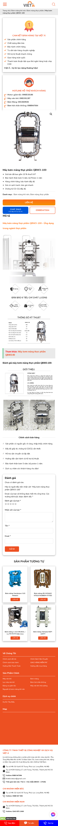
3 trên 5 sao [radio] (11, 504)
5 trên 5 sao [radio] (15, 504)
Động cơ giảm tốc (9, 686)
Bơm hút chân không (38, 682)
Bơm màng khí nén (18, 11)
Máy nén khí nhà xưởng (38, 686)
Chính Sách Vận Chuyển (39, 659)
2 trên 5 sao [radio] (8, 504)
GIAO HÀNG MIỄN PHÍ (38, 662)
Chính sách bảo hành (11, 662)
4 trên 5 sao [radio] (13, 504)
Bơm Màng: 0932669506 (18, 102)
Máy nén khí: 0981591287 (18, 98)
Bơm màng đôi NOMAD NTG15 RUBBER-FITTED (43, 594)
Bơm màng (34, 679)
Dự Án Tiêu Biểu (9, 702)
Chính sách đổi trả (9, 659)
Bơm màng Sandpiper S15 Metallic (15, 594)
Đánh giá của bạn (13, 501)
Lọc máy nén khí (9, 682)
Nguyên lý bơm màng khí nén (14, 689)
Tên (7, 525)
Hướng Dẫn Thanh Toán (12, 666)
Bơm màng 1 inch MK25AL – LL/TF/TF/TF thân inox (15, 633)
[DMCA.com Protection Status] (8, 818)
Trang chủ (6, 11)
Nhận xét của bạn (13, 510)
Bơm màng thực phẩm (35, 11)
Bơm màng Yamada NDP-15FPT (42, 633)
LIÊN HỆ (15, 599)
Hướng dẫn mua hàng (38, 666)
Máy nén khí (7, 679)
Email (8, 536)
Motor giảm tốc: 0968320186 (20, 94)
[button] (51, 114)
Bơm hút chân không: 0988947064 (22, 105)
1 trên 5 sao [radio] (6, 504)
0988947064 (42, 210)
